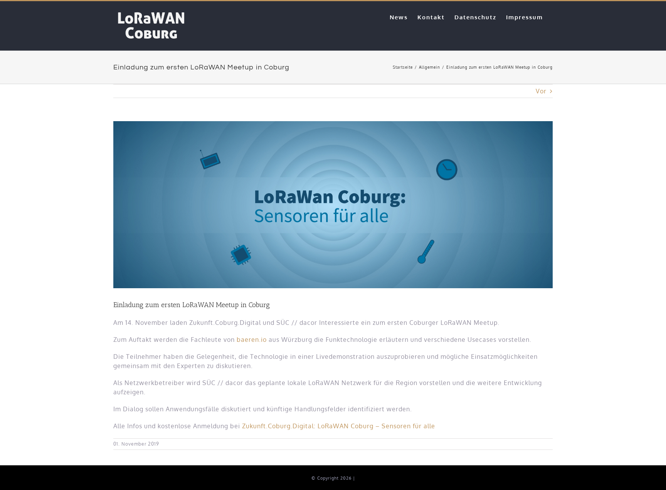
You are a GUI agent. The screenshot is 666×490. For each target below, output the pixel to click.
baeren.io (252, 339)
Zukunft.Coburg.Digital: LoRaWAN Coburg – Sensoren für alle (338, 426)
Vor (541, 91)
